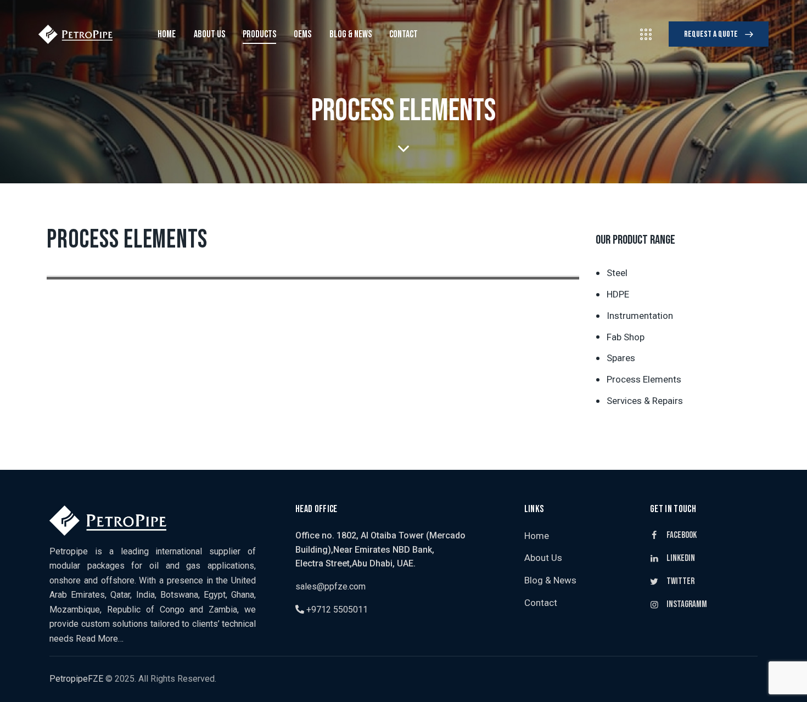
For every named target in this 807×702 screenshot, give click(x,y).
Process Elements (644, 379)
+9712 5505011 (336, 609)
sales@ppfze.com (330, 586)
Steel (617, 272)
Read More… (100, 638)
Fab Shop (626, 337)
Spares (621, 358)
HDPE (618, 294)
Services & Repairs (645, 401)
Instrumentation (640, 315)
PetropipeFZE (76, 678)
